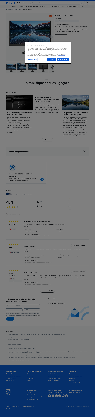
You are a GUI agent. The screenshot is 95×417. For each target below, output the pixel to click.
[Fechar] (68, 43)
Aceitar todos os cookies (63, 59)
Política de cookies (61, 55)
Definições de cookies (32, 59)
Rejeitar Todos (51, 59)
